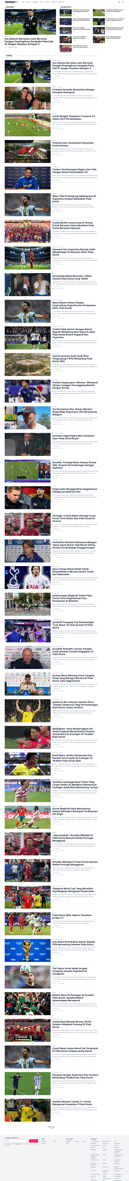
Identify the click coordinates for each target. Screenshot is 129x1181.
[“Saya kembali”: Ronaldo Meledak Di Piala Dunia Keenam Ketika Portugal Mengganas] (28, 843)
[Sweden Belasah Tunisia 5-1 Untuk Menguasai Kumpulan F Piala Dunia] (28, 1110)
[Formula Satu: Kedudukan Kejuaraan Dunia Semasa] (28, 151)
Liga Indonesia (94, 1160)
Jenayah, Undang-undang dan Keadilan (95, 1156)
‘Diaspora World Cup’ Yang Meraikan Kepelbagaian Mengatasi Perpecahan (73, 890)
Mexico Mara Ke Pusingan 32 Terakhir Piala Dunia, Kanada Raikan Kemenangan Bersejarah (73, 997)
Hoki (104, 1147)
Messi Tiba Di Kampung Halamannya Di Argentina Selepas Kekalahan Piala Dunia (81, 29)
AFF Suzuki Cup (106, 1141)
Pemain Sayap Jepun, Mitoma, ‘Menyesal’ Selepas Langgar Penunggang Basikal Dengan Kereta (75, 385)
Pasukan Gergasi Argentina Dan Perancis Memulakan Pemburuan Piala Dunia (75, 1076)
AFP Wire (57, 76)
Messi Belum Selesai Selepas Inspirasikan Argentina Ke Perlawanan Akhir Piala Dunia (74, 305)
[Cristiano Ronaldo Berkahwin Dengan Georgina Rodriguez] (28, 98)
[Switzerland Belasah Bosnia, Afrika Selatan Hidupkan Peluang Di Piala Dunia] (28, 1030)
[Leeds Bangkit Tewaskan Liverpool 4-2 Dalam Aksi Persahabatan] (28, 124)
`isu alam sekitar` (95, 1141)
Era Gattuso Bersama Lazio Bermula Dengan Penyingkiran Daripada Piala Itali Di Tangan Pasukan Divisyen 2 (29, 41)
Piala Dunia (55, 193)
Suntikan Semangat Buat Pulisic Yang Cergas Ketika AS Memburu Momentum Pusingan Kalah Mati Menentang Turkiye (75, 784)
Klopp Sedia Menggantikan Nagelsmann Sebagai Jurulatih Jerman (74, 490)
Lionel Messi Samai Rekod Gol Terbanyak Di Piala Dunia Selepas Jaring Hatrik (75, 1050)
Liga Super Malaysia (93, 1164)
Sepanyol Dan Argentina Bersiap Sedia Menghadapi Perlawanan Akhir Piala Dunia (81, 11)
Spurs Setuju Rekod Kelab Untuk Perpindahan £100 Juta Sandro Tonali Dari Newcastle (73, 571)
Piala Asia (93, 1170)
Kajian (104, 1154)
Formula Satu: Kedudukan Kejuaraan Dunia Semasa (79, 37)
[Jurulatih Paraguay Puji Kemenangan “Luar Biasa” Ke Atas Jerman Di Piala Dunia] (28, 630)
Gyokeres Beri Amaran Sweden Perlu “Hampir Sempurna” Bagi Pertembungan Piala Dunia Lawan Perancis (75, 705)
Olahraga (93, 1167)
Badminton (93, 1143)
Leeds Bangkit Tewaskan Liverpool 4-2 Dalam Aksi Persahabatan (115, 10)
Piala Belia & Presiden (106, 1171)
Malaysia (28, 2)
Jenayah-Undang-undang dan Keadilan (118, 1151)
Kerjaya (43, 1143)
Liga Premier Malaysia (117, 1160)
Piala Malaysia (117, 1174)
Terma (54, 1141)
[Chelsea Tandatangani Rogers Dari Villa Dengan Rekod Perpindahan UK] (28, 178)
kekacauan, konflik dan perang (118, 1155)
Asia (23, 2)
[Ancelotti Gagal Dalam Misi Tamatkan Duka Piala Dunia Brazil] (28, 444)
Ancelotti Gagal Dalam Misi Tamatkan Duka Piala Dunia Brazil (73, 437)
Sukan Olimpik (106, 1178)
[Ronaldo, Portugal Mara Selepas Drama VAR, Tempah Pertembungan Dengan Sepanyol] (28, 471)
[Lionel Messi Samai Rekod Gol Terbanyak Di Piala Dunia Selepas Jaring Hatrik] (28, 1056)
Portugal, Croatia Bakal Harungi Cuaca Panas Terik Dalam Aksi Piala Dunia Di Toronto (74, 518)
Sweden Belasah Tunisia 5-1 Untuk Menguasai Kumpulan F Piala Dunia (72, 1103)
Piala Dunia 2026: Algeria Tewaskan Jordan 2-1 (72, 916)
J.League (105, 1149)
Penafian (44, 1141)
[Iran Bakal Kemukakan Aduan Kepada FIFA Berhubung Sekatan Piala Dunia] (28, 950)
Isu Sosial (59, 87)
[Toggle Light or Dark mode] (119, 2)
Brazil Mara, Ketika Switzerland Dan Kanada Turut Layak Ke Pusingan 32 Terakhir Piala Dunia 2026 (72, 758)
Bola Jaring (117, 1143)
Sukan (10, 36)
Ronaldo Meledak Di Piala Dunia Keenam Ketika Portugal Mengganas (75, 863)
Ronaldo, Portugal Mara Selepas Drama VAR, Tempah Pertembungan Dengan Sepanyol (74, 465)
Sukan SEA (117, 1178)
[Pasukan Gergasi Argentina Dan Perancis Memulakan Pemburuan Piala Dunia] (28, 1083)
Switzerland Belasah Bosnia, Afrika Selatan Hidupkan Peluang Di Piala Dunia (71, 1024)
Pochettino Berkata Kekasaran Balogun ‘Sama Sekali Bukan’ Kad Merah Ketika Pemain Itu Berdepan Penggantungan (74, 545)
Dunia (54, 726)
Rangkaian (60, 2)
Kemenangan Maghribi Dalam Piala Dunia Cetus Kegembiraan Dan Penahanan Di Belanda (72, 598)
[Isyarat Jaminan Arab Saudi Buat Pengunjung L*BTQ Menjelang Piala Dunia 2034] (28, 364)
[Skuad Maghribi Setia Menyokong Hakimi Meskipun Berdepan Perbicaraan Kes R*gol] (28, 817)
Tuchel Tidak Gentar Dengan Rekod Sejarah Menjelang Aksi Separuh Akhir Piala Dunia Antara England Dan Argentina (73, 333)
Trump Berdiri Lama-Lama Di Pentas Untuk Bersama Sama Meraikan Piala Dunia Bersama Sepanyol (80, 48)
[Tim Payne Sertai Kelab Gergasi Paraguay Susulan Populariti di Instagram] (28, 977)
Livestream (54, 2)
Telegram (18, 1144)
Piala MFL (93, 1176)
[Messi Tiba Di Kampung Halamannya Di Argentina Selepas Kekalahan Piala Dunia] (28, 204)
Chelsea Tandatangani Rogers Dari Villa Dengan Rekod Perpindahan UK (81, 20)
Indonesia (35, 2)
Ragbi (104, 1176)
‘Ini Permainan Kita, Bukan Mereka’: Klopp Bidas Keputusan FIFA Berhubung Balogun (74, 412)
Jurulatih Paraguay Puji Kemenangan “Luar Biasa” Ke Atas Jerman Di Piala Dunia (73, 625)
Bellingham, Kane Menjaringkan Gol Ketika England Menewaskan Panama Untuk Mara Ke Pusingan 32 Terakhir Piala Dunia (73, 732)
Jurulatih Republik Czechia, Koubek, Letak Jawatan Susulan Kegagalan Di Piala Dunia (72, 651)
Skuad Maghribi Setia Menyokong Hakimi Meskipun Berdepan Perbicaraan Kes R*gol (75, 811)
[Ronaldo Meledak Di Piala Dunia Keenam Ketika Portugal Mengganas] (28, 870)
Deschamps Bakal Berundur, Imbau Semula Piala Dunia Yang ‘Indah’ (115, 28)
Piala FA (105, 1174)
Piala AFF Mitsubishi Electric (119, 1167)
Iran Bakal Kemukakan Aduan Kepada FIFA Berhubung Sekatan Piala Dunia (73, 943)
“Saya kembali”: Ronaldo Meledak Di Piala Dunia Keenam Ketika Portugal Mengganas (72, 838)
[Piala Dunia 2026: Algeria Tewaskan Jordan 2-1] (28, 923)
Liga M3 (105, 1160)
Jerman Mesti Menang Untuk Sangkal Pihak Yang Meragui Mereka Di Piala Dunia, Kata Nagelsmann (73, 678)
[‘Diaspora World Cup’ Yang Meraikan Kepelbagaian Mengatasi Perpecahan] (28, 897)
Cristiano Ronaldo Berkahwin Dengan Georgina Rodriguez (113, 37)
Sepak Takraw (117, 1176)
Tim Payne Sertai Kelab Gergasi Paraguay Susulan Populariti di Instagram (69, 971)
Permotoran (106, 1167)
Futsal (92, 1147)
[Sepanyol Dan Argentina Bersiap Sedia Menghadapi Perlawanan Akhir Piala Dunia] (28, 258)
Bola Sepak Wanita (95, 1145)
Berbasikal (105, 1143)
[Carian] (122, 2)
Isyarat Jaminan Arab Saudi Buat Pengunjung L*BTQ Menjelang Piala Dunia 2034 (72, 358)
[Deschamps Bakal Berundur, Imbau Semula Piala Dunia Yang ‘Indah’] (28, 284)
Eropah (42, 2)
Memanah (116, 1163)
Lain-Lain (47, 2)
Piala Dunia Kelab (95, 1174)
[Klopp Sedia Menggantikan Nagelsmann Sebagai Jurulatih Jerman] (28, 497)
